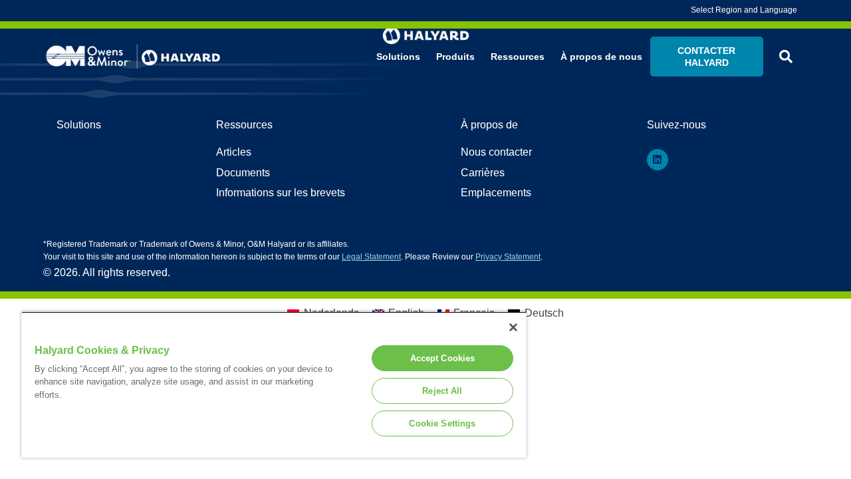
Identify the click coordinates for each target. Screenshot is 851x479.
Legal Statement (371, 256)
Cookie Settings (442, 423)
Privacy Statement (508, 256)
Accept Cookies (442, 358)
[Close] (513, 327)
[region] (274, 384)
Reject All (442, 391)
